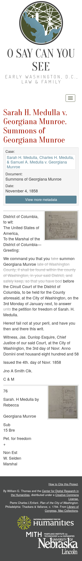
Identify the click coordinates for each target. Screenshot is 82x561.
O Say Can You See (41, 60)
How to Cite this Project (63, 484)
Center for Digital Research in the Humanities (45, 493)
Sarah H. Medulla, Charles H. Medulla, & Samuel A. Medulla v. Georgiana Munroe (40, 161)
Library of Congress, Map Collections (62, 509)
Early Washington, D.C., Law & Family (42, 79)
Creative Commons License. (67, 497)
